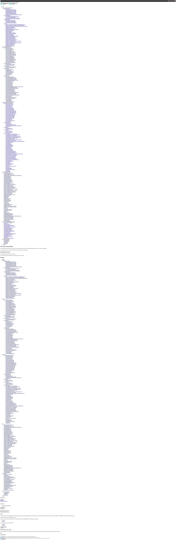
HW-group (3, 354)
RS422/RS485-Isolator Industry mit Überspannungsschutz (12, 467)
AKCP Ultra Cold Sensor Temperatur (11, 330)
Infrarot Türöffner (8, 322)
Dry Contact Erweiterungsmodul (10, 273)
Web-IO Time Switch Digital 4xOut (9, 446)
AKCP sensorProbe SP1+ (9, 300)
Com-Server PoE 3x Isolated (8, 456)
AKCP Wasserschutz (7, 478)
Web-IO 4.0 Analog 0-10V (8, 445)
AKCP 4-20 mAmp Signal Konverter (11, 349)
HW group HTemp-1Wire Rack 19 (11, 403)
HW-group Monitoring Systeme (8, 355)
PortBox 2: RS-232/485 (9, 384)
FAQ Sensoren (6, 493)
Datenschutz (2, 500)
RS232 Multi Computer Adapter (8, 469)
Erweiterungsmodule (7, 271)
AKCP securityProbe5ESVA (10, 310)
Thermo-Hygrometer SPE (8, 430)
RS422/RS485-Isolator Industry (8, 466)
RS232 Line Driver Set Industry (8, 468)
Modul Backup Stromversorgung (10, 272)
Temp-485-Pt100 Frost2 (9, 398)
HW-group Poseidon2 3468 (10, 361)
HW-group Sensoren (7, 385)
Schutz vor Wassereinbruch (8, 474)
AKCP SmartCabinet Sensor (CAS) (11, 331)
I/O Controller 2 (8, 382)
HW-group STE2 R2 (9, 358)
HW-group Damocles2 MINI (10, 368)
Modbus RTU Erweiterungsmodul (11, 274)
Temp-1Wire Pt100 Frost (9, 394)
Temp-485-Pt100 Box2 (9, 396)
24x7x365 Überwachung (7, 483)
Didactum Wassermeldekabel (10, 282)
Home (3, 259)
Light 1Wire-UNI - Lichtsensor (10, 421)
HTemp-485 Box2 (8, 395)
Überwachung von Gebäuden (8, 488)
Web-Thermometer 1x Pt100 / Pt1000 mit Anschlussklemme (12, 427)
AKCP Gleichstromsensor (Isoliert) (11, 345)
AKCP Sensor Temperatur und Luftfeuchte (12, 332)
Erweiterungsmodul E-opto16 (10, 317)
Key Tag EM (8, 327)
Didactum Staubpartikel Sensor (10, 296)
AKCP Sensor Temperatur (9, 328)
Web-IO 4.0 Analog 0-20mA (8, 444)
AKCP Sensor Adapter (9, 337)
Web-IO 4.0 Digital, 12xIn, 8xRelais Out (10, 438)
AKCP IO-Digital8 (8, 352)
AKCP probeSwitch (9, 348)
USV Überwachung (7, 484)
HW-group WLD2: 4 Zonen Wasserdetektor (12, 411)
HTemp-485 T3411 (8, 399)
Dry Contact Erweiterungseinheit (10, 269)
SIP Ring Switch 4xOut (7, 447)
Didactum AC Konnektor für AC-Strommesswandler (13, 293)
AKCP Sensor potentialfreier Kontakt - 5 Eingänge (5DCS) (14, 338)
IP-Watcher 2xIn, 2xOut (7, 450)
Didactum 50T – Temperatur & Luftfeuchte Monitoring (14, 266)
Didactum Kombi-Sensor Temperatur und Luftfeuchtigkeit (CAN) (15, 276)
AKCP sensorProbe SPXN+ (10, 303)
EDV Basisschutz (6, 487)
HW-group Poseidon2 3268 (10, 360)
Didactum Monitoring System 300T (11, 263)
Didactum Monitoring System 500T (11, 264)
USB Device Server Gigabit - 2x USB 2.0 (10, 458)
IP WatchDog (6, 379)
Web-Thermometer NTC (7, 425)
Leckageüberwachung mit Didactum (9, 482)
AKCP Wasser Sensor (9, 351)
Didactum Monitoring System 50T (11, 261)
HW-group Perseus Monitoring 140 (11, 362)
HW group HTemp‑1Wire (9, 402)
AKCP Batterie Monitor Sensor (10, 341)
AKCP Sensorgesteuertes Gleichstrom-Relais (12, 344)
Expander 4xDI (8, 378)
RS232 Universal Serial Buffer (8, 470)
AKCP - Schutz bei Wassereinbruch (9, 479)
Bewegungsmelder (8, 419)
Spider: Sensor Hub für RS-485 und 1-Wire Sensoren (13, 377)
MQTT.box (5, 459)
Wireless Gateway (6, 318)
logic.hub (5, 463)
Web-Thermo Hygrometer (8, 431)
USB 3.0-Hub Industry (7, 472)
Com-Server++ (6, 454)
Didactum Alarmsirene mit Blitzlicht (11, 285)
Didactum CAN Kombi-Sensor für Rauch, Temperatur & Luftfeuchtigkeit (16, 278)
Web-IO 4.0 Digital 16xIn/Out (8, 441)
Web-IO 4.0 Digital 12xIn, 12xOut (9, 439)
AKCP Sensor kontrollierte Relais (11, 343)
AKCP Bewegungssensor (9, 334)
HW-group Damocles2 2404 (10, 370)
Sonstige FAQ (6, 495)
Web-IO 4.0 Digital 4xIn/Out (8, 437)
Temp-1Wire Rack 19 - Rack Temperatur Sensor (13, 386)
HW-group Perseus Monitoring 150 (11, 364)
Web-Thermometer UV (7, 428)
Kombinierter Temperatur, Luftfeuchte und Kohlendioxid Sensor (15, 393)
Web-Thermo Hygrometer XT (8, 432)
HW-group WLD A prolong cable (11, 408)
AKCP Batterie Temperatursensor (11, 329)
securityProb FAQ (6, 492)
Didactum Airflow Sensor (9, 297)
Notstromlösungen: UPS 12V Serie (11, 376)
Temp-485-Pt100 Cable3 (9, 397)
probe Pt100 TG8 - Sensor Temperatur (11, 406)
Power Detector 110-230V (10, 413)
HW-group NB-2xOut (9, 371)
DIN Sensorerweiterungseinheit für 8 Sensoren (12, 270)
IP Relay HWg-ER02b (9, 383)
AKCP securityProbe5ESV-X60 (10, 314)
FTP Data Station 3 (7, 451)
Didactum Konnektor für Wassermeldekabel (12, 281)
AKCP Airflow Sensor (9, 336)
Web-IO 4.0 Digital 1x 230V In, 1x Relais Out (11, 442)
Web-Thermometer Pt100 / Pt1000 (9, 426)
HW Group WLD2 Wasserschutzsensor (9, 477)
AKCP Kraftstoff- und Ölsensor (10, 350)
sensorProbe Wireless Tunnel (10, 319)
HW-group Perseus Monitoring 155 (11, 365)
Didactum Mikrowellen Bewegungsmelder (12, 288)
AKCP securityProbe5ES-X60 (10, 309)
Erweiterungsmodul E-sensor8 (10, 316)
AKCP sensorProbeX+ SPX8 (10, 305)
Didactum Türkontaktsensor (10, 287)
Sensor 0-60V (8, 417)
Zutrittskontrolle (6, 320)
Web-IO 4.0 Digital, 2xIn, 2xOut (9, 435)
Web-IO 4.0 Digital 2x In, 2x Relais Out (10, 436)
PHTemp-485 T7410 (9, 400)
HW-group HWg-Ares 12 (9, 356)
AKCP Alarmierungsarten (8, 486)
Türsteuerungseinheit (9, 326)
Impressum (2, 499)
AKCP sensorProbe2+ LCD (10, 301)
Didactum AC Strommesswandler (11, 292)
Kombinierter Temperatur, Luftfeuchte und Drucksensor (14, 391)
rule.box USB (6, 462)
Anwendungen (4, 473)
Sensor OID (6, 489)
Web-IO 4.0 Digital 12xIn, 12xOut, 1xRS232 (10, 440)
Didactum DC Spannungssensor (10, 295)
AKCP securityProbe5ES (9, 308)
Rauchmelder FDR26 (9, 420)
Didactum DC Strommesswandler (11, 294)
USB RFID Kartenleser (9, 321)
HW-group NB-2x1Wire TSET (10, 372)
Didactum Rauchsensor (9, 283)
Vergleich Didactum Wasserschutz (9, 490)
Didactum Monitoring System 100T (11, 262)
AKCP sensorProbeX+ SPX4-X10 (11, 304)
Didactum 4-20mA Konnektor (10, 290)
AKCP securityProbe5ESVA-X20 (11, 311)
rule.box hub (6, 460)
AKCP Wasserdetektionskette (10, 353)
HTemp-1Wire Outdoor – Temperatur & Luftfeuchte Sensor (14, 405)
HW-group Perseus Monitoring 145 (11, 363)
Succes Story (6, 475)
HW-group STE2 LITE (9, 357)
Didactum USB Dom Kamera (10, 298)
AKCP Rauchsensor (9, 333)
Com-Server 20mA (7, 455)
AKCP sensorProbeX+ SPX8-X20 (11, 306)
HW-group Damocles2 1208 (10, 369)
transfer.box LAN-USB (7, 452)
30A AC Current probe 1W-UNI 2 (11, 418)
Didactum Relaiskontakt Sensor (10, 289)
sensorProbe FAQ (6, 491)
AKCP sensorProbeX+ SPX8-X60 (11, 307)
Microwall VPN (6, 448)
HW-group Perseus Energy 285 (10, 367)
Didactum (3, 260)
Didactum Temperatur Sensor (10, 279)
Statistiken (3, 537)
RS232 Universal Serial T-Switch (9, 471)
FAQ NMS (5, 494)
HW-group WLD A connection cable (11, 407)
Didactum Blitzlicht (9, 284)
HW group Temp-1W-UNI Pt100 (10, 392)
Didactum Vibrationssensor (10, 286)
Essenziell (3, 536)
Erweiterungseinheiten (7, 267)
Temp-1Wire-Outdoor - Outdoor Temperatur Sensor (13, 389)
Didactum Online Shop (3, 501)
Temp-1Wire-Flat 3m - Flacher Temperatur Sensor (13, 388)
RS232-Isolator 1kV (7, 464)
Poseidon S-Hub (8, 375)
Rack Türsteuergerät (9, 325)
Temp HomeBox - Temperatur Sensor (11, 387)
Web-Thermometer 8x (7, 429)
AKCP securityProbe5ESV (10, 313)
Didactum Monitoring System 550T (11, 265)
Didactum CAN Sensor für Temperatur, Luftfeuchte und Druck (15, 277)
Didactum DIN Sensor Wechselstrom (11, 291)
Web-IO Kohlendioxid (7, 434)
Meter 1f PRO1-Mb (9, 416)
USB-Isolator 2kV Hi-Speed (8, 465)
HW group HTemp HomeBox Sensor (11, 404)
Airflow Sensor (8, 423)
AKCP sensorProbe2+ (9, 302)
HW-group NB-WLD (9, 412)
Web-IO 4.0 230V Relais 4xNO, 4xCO (9, 443)
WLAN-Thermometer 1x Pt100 (8, 424)
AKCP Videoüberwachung (8, 480)
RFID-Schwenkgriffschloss (10, 324)
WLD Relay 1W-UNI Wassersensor (11, 410)
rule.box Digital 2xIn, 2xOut (8, 461)
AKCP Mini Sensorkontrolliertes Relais (11, 339)
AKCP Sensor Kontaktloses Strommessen (12, 340)
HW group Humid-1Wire (9, 401)
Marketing (3, 538)
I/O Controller (6, 381)
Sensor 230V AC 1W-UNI (10, 415)
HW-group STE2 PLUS (9, 359)
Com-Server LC (6, 453)
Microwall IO (6, 449)
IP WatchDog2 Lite (8, 380)
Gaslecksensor (8, 422)
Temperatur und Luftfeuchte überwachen (10, 485)
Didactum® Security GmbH (6, 505)
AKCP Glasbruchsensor (9, 335)
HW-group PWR (8, 373)
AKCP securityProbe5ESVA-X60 (11, 312)
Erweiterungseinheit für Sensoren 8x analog (12, 268)
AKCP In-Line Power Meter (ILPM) (11, 346)
